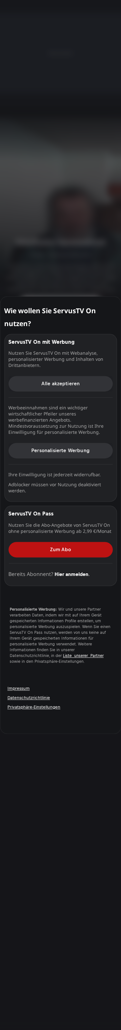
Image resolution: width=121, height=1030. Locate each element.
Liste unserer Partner (83, 655)
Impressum (18, 688)
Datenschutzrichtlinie (28, 697)
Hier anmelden (71, 574)
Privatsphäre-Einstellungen (33, 707)
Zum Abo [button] (60, 549)
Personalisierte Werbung (60, 450)
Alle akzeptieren (60, 383)
